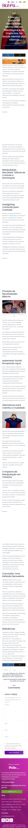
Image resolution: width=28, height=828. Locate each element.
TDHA (14, 669)
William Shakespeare (7, 67)
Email (6, 730)
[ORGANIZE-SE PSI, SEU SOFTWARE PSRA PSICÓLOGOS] (14, 61)
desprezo (21, 433)
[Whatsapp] (11, 820)
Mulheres (5, 669)
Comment (7, 704)
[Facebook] (7, 820)
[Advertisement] (14, 127)
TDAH (14, 13)
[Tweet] (19, 55)
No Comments (21, 45)
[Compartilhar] (8, 55)
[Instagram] (3, 820)
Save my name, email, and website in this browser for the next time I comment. (13, 746)
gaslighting (13, 215)
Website (6, 736)
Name (6, 723)
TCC (10, 669)
